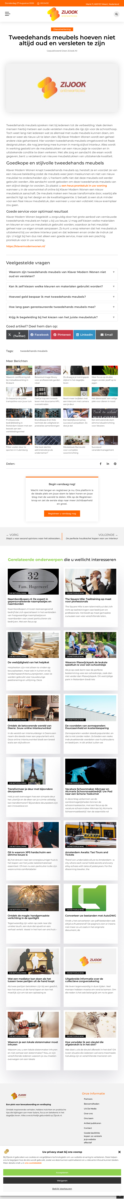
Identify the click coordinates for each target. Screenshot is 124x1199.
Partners (88, 1099)
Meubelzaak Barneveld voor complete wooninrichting (74, 450)
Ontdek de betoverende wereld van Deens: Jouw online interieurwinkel (29, 727)
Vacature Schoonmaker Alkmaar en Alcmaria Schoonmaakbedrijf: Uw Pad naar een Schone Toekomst (88, 791)
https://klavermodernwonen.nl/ (25, 246)
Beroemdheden (91, 1104)
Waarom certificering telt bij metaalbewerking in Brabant (18, 380)
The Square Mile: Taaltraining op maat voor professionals (88, 600)
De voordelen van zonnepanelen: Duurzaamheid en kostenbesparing (87, 727)
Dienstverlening (62, 29)
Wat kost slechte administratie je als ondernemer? (44, 450)
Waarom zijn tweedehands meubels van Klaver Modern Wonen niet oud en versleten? (62, 274)
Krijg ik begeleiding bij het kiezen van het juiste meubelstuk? (62, 317)
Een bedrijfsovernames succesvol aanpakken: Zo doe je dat (75, 423)
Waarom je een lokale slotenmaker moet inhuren (33, 1043)
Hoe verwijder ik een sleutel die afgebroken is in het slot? (84, 1043)
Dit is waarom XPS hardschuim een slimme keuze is (29, 853)
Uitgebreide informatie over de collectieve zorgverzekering (84, 980)
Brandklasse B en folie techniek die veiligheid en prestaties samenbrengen (47, 423)
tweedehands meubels (33, 351)
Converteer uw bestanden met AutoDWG (90, 915)
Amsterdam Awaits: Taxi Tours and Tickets (86, 853)
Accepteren (62, 1172)
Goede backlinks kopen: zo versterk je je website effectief (93, 1138)
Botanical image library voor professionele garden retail (47, 380)
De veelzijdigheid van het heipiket (28, 662)
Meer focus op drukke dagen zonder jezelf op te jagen (104, 380)
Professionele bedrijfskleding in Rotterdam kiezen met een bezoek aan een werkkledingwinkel (19, 426)
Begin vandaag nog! (62, 484)
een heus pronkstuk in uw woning (84, 185)
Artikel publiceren (92, 1123)
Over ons (88, 1113)
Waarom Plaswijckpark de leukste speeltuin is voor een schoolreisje (86, 663)
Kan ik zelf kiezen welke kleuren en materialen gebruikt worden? (62, 286)
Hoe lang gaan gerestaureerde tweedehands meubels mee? (62, 307)
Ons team (88, 1118)
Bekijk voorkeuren (62, 1188)
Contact (88, 1128)
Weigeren (62, 1180)
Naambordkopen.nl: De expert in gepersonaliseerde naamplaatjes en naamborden (29, 601)
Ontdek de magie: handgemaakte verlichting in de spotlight (28, 917)
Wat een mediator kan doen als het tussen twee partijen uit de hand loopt (31, 980)
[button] (119, 1152)
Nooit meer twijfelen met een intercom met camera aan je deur (76, 401)
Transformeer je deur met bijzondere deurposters (30, 790)
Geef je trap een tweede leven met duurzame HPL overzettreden (47, 401)
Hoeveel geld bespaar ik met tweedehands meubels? (62, 296)
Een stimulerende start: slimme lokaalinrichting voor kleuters (103, 423)
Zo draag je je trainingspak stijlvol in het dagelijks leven (76, 380)
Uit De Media (90, 1108)
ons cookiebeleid (33, 1163)
